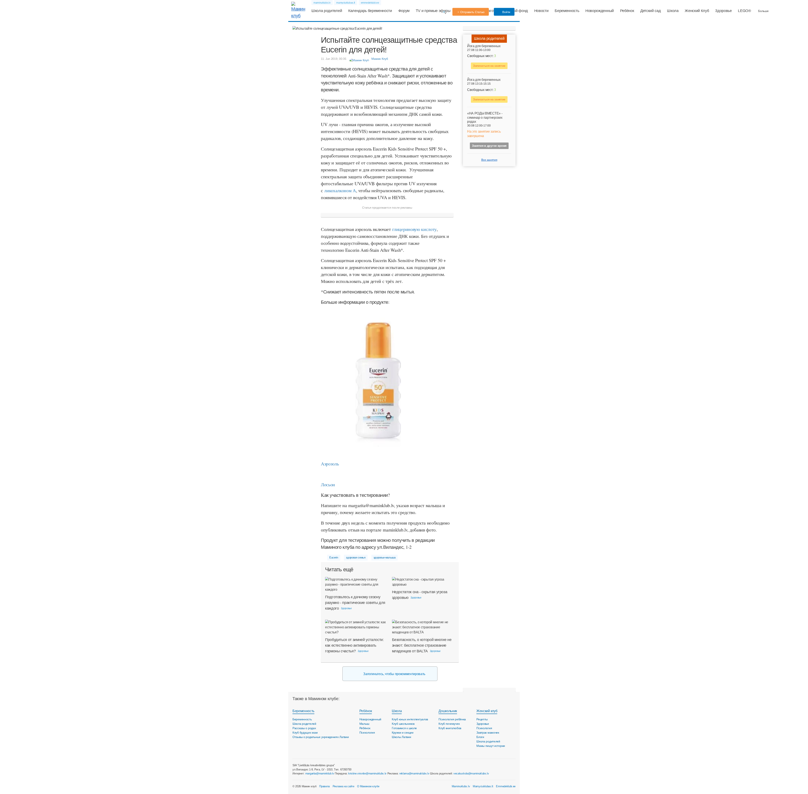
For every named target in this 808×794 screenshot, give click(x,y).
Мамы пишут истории (490, 745)
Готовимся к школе (404, 728)
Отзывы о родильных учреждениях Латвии (320, 737)
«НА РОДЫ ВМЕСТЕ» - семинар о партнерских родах (484, 117)
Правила (324, 786)
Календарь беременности (370, 11)
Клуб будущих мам (305, 732)
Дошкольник (448, 711)
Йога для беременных (484, 46)
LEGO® (744, 11)
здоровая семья (355, 557)
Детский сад (650, 11)
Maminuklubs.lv (461, 786)
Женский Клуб (697, 11)
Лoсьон (328, 484)
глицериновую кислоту (414, 229)
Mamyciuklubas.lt (483, 786)
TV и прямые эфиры (433, 11)
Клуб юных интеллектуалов (410, 719)
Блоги (480, 737)
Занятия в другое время (489, 145)
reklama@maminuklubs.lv (414, 773)
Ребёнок (627, 11)
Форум (403, 11)
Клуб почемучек (449, 723)
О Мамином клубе (368, 786)
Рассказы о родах (304, 728)
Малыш (364, 723)
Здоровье (723, 11)
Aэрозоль (330, 464)
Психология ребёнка (452, 719)
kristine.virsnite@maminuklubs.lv (367, 773)
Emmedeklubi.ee (506, 786)
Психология (367, 732)
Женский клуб (486, 711)
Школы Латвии (401, 737)
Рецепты (482, 719)
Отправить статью (472, 12)
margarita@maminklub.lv (319, 773)
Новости (541, 11)
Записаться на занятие (489, 65)
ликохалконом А (340, 190)
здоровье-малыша (384, 557)
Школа (672, 11)
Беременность (567, 11)
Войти (506, 12)
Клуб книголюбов (450, 728)
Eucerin (333, 557)
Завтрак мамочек (487, 732)
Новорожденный (599, 11)
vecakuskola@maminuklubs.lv (471, 773)
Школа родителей (326, 11)
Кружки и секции (402, 732)
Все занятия (489, 159)
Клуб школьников (403, 723)
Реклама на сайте (343, 786)
